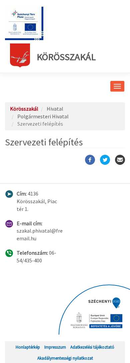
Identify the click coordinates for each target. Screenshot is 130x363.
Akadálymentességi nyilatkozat (65, 358)
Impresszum (55, 347)
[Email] (120, 160)
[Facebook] (90, 160)
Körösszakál (66, 57)
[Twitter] (105, 160)
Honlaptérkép (28, 347)
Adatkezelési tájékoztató (92, 347)
